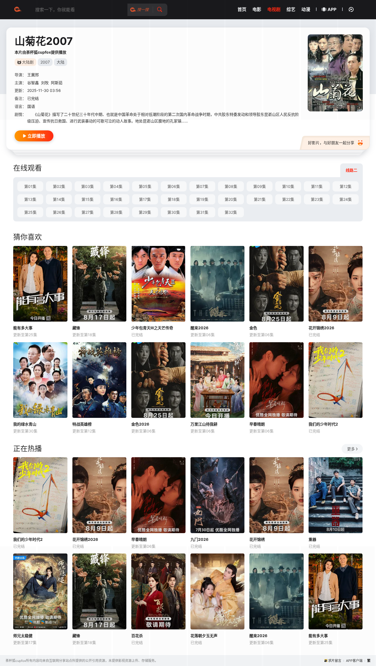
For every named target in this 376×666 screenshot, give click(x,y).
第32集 (231, 212)
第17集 (145, 199)
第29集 (145, 212)
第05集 (145, 186)
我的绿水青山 (24, 424)
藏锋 (76, 327)
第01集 (30, 186)
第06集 (173, 186)
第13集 (30, 199)
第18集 (174, 199)
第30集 (173, 212)
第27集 (87, 212)
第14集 (59, 199)
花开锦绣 (257, 539)
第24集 (345, 199)
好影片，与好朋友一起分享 (331, 142)
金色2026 (140, 424)
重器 (312, 539)
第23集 (317, 199)
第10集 (288, 186)
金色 (253, 327)
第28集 (116, 212)
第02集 (59, 186)
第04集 (116, 186)
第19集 (202, 199)
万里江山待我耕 (203, 424)
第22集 (288, 199)
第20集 (231, 199)
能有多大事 (22, 327)
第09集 (259, 186)
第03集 (87, 186)
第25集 (30, 212)
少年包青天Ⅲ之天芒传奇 (152, 327)
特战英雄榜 (82, 424)
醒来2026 (199, 327)
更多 (351, 448)
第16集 (116, 199)
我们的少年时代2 (323, 424)
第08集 (231, 186)
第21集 (260, 199)
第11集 (317, 186)
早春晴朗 (257, 424)
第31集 (202, 212)
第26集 (59, 212)
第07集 (202, 186)
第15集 (87, 199)
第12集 (346, 186)
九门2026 (199, 539)
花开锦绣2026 (321, 327)
